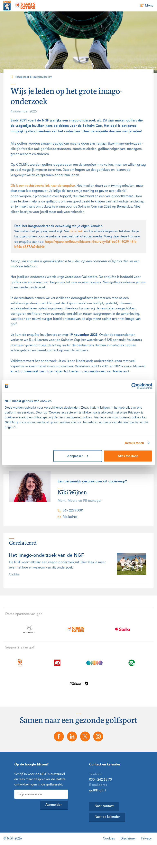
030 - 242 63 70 (100, 779)
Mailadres (70, 517)
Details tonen (134, 443)
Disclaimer (128, 838)
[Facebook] (59, 736)
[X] (85, 736)
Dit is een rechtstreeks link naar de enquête (43, 186)
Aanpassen (75, 455)
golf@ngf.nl (97, 790)
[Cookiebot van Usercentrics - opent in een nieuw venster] (134, 386)
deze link (76, 231)
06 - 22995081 (73, 510)
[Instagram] (98, 736)
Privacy (146, 838)
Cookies (109, 838)
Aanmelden (53, 805)
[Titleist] (78, 684)
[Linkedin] (72, 736)
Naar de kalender (107, 817)
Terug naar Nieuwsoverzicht (33, 76)
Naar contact (104, 806)
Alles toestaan (128, 455)
